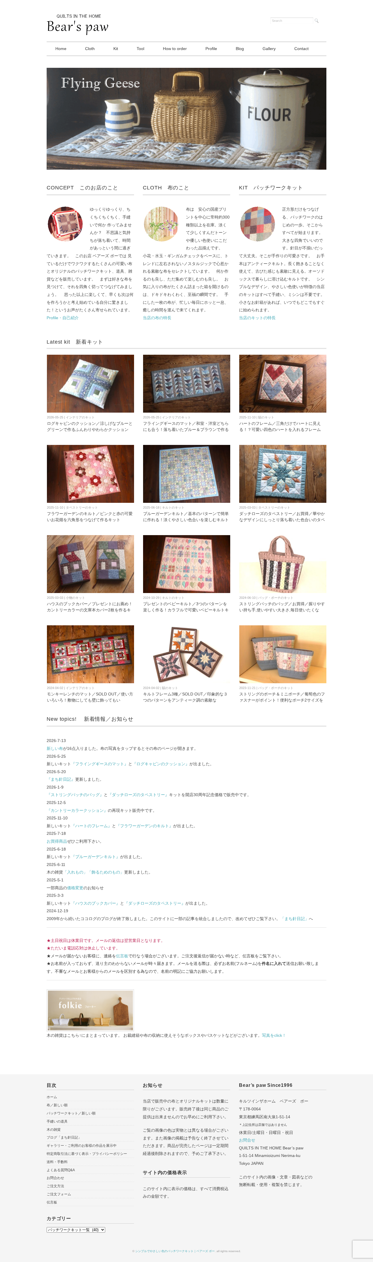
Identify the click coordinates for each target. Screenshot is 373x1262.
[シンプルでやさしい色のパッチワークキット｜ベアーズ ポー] (77, 20)
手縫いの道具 (57, 1121)
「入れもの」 (75, 872)
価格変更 (75, 887)
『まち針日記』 (61, 779)
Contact (301, 48)
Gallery (269, 48)
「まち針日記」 (294, 918)
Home (60, 48)
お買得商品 (57, 841)
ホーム (52, 1097)
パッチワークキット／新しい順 (71, 1113)
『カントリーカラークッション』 (77, 810)
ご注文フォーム (59, 1194)
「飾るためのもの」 (105, 872)
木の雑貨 (54, 1130)
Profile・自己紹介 (63, 317)
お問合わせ (55, 1178)
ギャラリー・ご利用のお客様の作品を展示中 (82, 1146)
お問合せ (247, 1140)
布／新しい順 (57, 1105)
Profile (211, 48)
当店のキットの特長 (257, 317)
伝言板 (122, 956)
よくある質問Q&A (61, 1170)
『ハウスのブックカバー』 (95, 903)
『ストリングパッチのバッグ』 (75, 794)
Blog (240, 48)
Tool (140, 48)
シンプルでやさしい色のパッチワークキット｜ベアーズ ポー (175, 1251)
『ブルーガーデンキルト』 (95, 856)
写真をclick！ (274, 1035)
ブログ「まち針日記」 (64, 1137)
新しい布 (55, 748)
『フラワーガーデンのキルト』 (144, 825)
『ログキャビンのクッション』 (160, 764)
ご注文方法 (55, 1186)
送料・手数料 (57, 1162)
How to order (175, 48)
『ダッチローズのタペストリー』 (138, 794)
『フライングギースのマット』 (99, 764)
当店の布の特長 (157, 317)
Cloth (90, 48)
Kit (115, 48)
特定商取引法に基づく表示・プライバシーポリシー (87, 1154)
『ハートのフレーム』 (91, 825)
